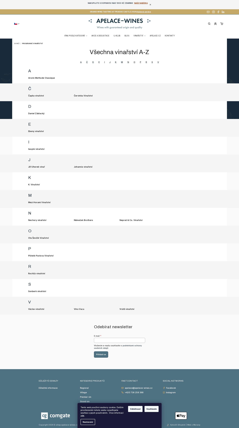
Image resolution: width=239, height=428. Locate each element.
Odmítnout (135, 409)
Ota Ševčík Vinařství (38, 238)
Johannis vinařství (83, 167)
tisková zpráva (144, 12)
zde (82, 415)
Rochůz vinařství (36, 273)
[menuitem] (75, 36)
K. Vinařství (34, 184)
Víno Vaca (79, 309)
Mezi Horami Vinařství (39, 202)
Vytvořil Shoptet (177, 425)
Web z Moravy (193, 425)
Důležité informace (48, 388)
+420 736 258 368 (134, 392)
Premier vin (85, 397)
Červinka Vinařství (83, 95)
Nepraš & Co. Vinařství (131, 220)
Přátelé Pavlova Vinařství (41, 255)
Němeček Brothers (83, 220)
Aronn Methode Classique (41, 78)
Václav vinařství (36, 309)
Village (83, 392)
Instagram (171, 392)
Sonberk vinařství (37, 291)
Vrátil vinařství (127, 309)
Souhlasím (151, 409)
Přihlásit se (101, 354)
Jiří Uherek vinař (36, 167)
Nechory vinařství (37, 220)
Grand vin (85, 401)
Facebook (171, 388)
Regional (84, 388)
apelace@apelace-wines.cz (139, 388)
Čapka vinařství (36, 95)
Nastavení (88, 422)
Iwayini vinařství (36, 149)
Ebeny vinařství (36, 131)
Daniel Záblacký (36, 113)
